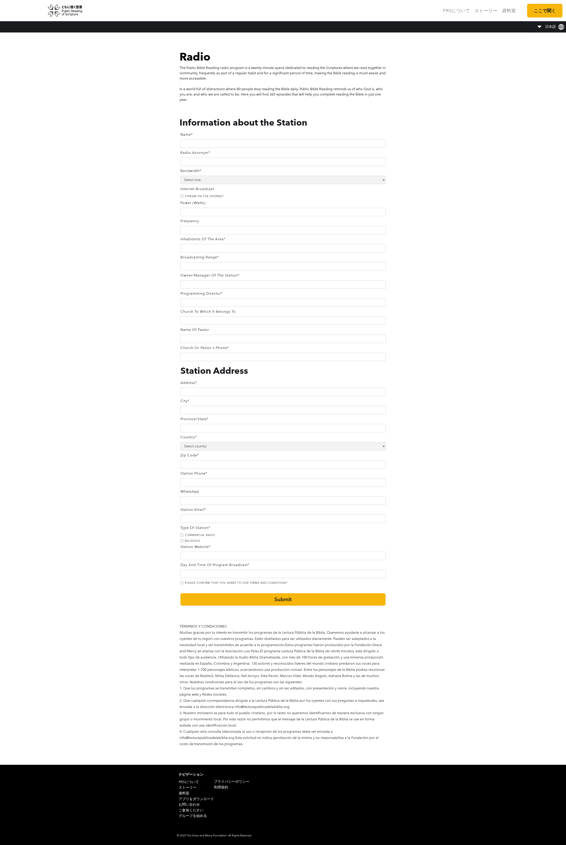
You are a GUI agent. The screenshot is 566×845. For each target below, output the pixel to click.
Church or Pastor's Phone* (204, 348)
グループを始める (193, 816)
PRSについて (456, 10)
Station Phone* (193, 473)
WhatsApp (189, 491)
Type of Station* (195, 528)
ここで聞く (545, 10)
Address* (188, 383)
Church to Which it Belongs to (208, 311)
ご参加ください (191, 810)
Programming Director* (201, 293)
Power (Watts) (192, 203)
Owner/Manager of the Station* (209, 275)
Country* (188, 437)
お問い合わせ (189, 804)
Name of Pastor (194, 330)
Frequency (189, 221)
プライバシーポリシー (231, 781)
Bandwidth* (190, 171)
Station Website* (195, 547)
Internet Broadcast (197, 189)
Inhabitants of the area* (203, 239)
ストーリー (486, 10)
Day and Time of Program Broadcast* (214, 565)
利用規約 (221, 787)
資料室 (509, 10)
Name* (186, 134)
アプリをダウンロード (196, 799)
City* (184, 401)
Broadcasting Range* (199, 257)
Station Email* (193, 509)
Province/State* (194, 419)
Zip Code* (189, 455)
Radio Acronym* (195, 153)
